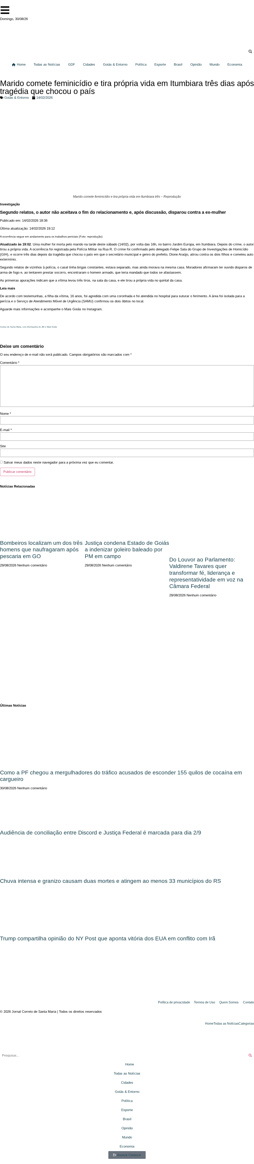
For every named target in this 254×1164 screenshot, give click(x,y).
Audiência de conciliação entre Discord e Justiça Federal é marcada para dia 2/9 (100, 833)
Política (140, 64)
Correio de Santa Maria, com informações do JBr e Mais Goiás (28, 327)
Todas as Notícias (47, 64)
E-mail (6, 430)
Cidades (89, 64)
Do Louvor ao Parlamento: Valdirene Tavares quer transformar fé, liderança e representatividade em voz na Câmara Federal (206, 573)
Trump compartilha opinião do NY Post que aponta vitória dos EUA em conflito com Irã (107, 938)
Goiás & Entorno (115, 64)
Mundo (214, 64)
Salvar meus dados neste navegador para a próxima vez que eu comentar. (59, 462)
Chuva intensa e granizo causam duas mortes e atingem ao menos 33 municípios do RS (110, 881)
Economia (234, 64)
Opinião (196, 64)
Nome (5, 413)
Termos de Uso (204, 1002)
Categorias (246, 1023)
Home (21, 64)
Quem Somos (229, 1002)
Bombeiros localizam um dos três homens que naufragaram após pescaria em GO (41, 549)
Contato (248, 1002)
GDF (71, 64)
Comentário (9, 362)
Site (3, 446)
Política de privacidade (174, 1002)
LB (3, 335)
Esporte (160, 64)
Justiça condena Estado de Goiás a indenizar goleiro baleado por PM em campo (127, 549)
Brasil (178, 64)
